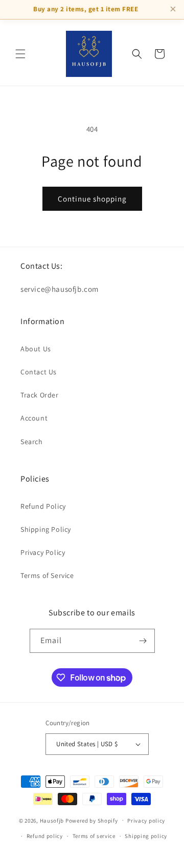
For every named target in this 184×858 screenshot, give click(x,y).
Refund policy (45, 836)
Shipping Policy (45, 529)
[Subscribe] (143, 641)
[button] (20, 54)
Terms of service (94, 836)
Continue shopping (92, 199)
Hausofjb (52, 820)
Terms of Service (47, 575)
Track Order (39, 395)
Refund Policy (43, 506)
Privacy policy (146, 820)
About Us (35, 348)
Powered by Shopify (91, 820)
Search (31, 441)
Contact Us (38, 371)
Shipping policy (146, 836)
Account (34, 418)
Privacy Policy (42, 552)
